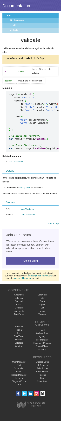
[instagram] (36, 393)
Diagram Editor (19, 381)
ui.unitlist (14, 25)
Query (42, 336)
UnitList (18, 339)
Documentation (16, 5)
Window (18, 346)
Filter (42, 298)
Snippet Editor (42, 362)
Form (42, 301)
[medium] (42, 393)
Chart (18, 304)
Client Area (42, 381)
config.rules (25, 187)
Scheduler (19, 368)
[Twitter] (24, 393)
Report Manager (18, 375)
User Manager (18, 362)
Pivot (42, 330)
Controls (19, 308)
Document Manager (42, 343)
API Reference (17, 20)
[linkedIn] (30, 393)
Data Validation (28, 214)
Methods (14, 30)
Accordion (19, 295)
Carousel (19, 301)
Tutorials (42, 375)
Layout (42, 304)
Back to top (53, 223)
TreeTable (18, 336)
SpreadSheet (42, 346)
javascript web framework (40, 275)
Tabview (42, 314)
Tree (19, 333)
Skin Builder (42, 368)
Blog (42, 378)
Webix (21, 405)
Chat (19, 365)
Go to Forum (30, 260)
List (42, 308)
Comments (19, 311)
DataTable (19, 314)
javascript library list (22, 278)
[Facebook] (18, 393)
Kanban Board (42, 333)
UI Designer (42, 365)
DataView (42, 295)
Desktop (42, 349)
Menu (42, 311)
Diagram (19, 378)
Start (9, 15)
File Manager (42, 340)
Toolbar (18, 330)
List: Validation (16, 161)
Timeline (19, 326)
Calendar (19, 298)
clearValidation (27, 209)
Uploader (19, 343)
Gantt (18, 371)
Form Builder (42, 371)
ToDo (18, 384)
